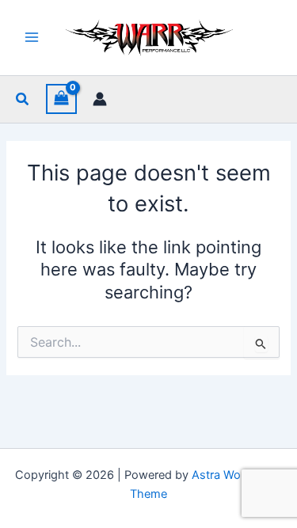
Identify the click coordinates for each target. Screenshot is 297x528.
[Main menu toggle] (32, 37)
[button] (23, 99)
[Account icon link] (100, 99)
